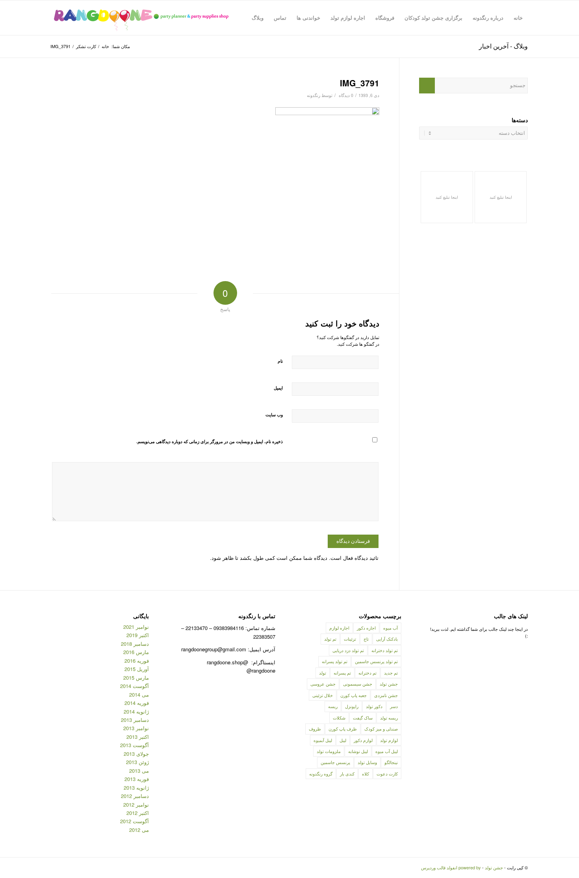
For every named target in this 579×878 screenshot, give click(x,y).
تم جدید (391, 672)
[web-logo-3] (140, 17)
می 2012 (139, 829)
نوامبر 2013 (136, 728)
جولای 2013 (136, 753)
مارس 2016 (136, 652)
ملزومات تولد (329, 751)
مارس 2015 (136, 677)
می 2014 (139, 694)
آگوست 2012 (134, 821)
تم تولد (330, 639)
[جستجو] (239, 17)
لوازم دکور (363, 740)
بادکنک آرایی (387, 639)
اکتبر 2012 (137, 812)
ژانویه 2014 (136, 711)
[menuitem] (518, 17)
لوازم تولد (389, 740)
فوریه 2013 (136, 779)
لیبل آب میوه (386, 751)
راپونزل (351, 706)
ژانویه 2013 (136, 787)
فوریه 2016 (136, 660)
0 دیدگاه (345, 95)
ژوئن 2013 (137, 762)
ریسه (333, 706)
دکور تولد (374, 706)
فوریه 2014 (136, 703)
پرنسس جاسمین (335, 762)
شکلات (339, 717)
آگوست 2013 (134, 745)
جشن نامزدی (386, 695)
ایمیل (278, 388)
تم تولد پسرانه (334, 661)
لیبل (343, 740)
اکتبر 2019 (137, 635)
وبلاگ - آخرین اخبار (503, 45)
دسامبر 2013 (135, 719)
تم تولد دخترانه (384, 650)
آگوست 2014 (134, 686)
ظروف (315, 728)
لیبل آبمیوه (323, 740)
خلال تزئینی (322, 695)
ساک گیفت (363, 717)
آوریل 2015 (136, 669)
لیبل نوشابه (358, 751)
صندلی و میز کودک (381, 728)
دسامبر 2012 (135, 796)
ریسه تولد (389, 717)
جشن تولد (389, 683)
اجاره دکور (366, 627)
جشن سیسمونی (357, 683)
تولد (322, 672)
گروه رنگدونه (320, 773)
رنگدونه (313, 95)
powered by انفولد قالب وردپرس (451, 867)
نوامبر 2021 (136, 626)
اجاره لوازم (339, 627)
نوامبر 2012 (136, 804)
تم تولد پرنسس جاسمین (376, 661)
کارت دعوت (387, 773)
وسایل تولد (367, 762)
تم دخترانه (367, 672)
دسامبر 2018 (135, 643)
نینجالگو (391, 762)
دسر (394, 706)
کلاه (365, 773)
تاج (366, 639)
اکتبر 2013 (137, 736)
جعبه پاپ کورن (353, 695)
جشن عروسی (323, 683)
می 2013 (139, 770)
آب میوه (390, 627)
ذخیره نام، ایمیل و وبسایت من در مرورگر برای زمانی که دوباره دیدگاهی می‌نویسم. (209, 441)
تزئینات (350, 639)
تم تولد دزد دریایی (348, 650)
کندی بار (347, 773)
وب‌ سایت (274, 415)
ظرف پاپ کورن (342, 728)
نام (280, 361)
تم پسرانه (342, 672)
